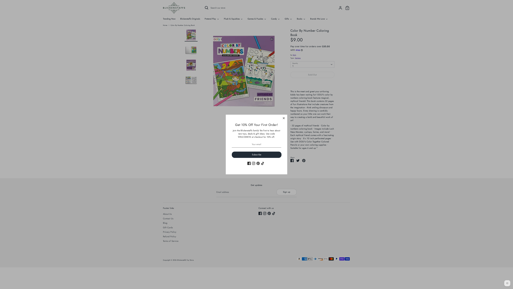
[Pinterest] (258, 163)
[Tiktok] (262, 163)
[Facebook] (249, 163)
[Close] (284, 118)
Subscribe (256, 154)
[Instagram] (253, 163)
